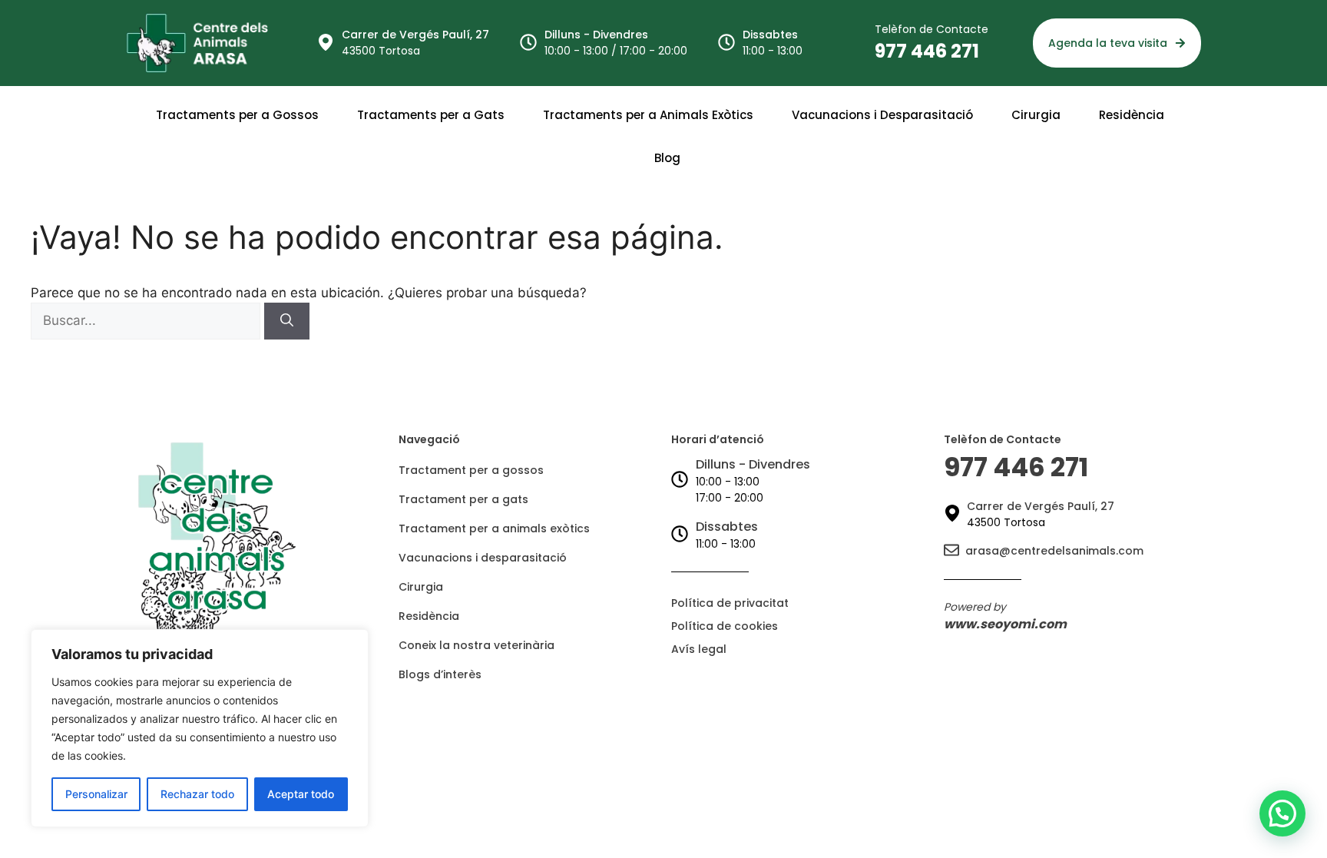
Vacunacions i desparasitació (483, 557)
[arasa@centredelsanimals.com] (951, 551)
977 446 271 (927, 51)
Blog (667, 158)
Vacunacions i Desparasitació (882, 115)
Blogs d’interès (440, 674)
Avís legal (698, 649)
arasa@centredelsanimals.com (1054, 550)
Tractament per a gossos (471, 470)
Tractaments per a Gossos (237, 115)
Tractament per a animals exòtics (494, 528)
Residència (1131, 115)
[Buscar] (286, 321)
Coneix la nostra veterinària (476, 645)
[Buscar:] (147, 320)
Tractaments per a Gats (431, 115)
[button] (1282, 813)
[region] (200, 728)
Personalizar (96, 793)
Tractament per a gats (463, 499)
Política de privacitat (730, 603)
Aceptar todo (300, 793)
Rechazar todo (197, 793)
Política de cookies (724, 626)
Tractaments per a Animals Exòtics (648, 115)
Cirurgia (1036, 115)
